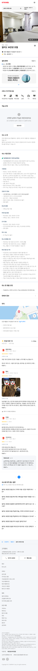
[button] (18, 84)
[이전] (15, 477)
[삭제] (20, 8)
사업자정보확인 (17, 635)
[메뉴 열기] (34, 2)
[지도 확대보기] (34, 316)
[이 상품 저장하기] (35, 45)
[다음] (22, 477)
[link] (2, 542)
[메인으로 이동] (5, 2)
